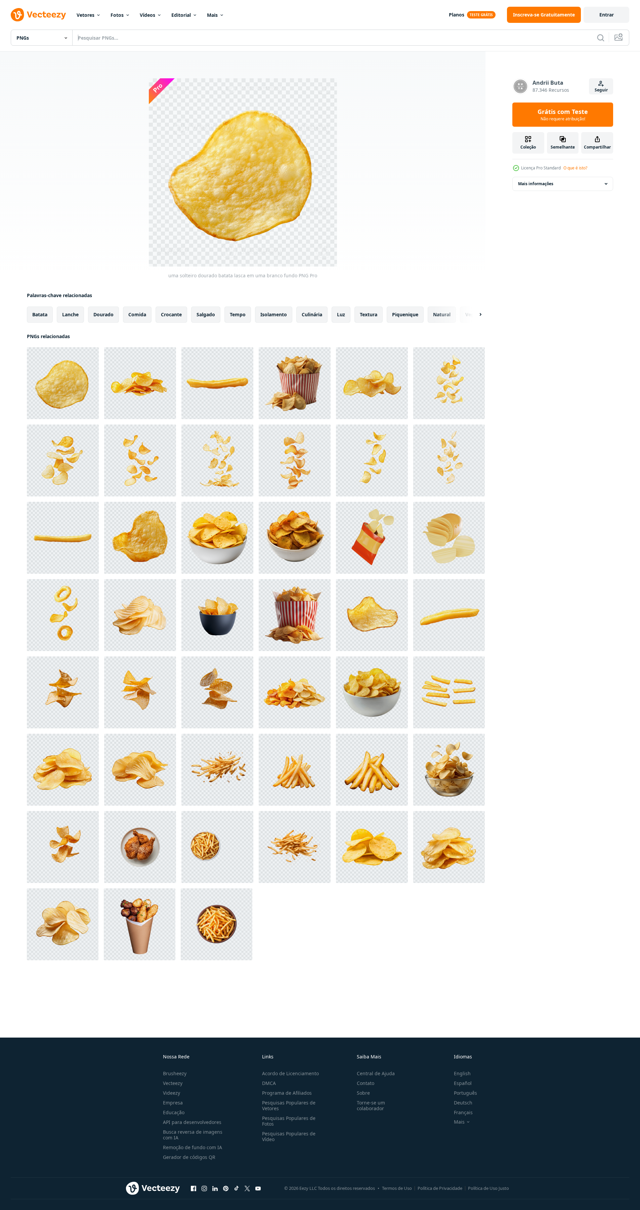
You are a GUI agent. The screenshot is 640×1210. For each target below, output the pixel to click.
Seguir (601, 90)
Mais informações (535, 184)
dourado (103, 314)
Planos (456, 14)
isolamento (273, 314)
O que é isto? (575, 168)
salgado (206, 314)
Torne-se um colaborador (371, 1105)
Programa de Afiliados (287, 1093)
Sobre (363, 1093)
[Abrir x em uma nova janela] (247, 1188)
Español (463, 1083)
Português (465, 1093)
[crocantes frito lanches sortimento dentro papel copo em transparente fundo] (139, 924)
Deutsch (463, 1102)
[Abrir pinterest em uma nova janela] (225, 1188)
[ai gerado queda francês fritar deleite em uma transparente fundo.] (295, 847)
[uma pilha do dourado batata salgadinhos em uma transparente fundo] (63, 770)
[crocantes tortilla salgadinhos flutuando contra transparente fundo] (63, 692)
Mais (212, 15)
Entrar (606, 14)
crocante (171, 314)
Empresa (173, 1102)
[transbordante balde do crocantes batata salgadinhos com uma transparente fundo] (295, 615)
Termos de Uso (397, 1188)
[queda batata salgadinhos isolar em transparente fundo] (449, 383)
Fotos (117, 15)
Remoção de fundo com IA (192, 1147)
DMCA (269, 1083)
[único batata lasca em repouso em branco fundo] (140, 538)
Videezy (171, 1093)
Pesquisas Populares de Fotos (288, 1121)
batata (39, 314)
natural (442, 314)
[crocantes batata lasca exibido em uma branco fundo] (372, 615)
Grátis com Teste (563, 115)
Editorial (181, 15)
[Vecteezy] (38, 15)
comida (137, 314)
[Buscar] (601, 38)
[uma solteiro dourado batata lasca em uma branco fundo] (63, 383)
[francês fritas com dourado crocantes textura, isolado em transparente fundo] (372, 770)
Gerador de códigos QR (189, 1157)
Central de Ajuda (376, 1073)
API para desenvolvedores (192, 1122)
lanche (70, 314)
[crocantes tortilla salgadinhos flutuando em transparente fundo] (217, 692)
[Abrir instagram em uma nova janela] (204, 1188)
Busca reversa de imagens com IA (192, 1135)
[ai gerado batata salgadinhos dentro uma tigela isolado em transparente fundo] (217, 538)
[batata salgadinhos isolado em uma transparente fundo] (449, 847)
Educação (173, 1112)
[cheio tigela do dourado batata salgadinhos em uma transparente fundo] (295, 383)
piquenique (405, 314)
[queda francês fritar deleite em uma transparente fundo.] (217, 770)
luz (341, 314)
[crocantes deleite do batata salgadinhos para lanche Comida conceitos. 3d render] (372, 538)
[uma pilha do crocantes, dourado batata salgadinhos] (140, 615)
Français (463, 1112)
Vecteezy (172, 1083)
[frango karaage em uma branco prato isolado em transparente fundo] (140, 847)
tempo (238, 314)
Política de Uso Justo (488, 1188)
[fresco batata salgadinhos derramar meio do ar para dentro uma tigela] (449, 770)
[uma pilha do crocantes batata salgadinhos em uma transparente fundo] (62, 924)
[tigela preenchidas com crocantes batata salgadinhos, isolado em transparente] (295, 538)
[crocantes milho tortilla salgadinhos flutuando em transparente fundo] (140, 692)
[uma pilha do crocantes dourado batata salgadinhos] (140, 770)
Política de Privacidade (440, 1188)
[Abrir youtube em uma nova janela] (258, 1188)
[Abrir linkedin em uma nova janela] (215, 1188)
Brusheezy (174, 1073)
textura (368, 314)
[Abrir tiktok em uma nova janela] (236, 1188)
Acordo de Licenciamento (290, 1073)
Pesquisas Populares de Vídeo (288, 1136)
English (462, 1073)
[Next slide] (474, 315)
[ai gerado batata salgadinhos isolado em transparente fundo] (372, 847)
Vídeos (147, 15)
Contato (365, 1083)
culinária (312, 314)
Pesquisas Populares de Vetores (288, 1105)
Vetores (85, 15)
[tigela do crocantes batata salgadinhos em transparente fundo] (217, 615)
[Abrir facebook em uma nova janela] (193, 1188)
